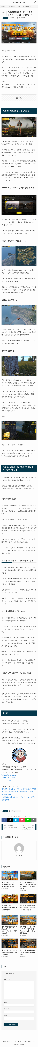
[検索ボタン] (35, 2)
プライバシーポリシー (16, 1041)
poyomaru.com (19, 2)
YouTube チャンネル (8, 778)
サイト (5, 1015)
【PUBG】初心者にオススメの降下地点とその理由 (19, 789)
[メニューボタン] (2, 2)
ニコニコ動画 (6, 780)
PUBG (5, 18)
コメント (7, 979)
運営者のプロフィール (29, 1041)
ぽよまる (19, 855)
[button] (4, 820)
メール (6, 1009)
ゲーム (13, 811)
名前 (5, 1002)
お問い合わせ (6, 1041)
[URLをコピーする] (33, 820)
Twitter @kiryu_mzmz (9, 775)
